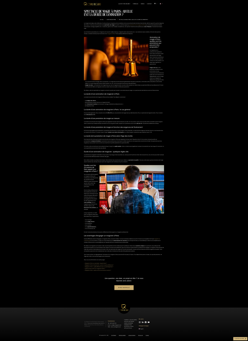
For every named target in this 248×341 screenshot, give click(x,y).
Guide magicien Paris (111, 19)
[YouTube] (149, 322)
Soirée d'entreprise (128, 323)
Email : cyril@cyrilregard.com (114, 325)
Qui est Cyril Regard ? (124, 3)
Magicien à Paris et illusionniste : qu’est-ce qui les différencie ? (99, 265)
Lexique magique (131, 335)
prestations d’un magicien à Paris (137, 25)
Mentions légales (122, 335)
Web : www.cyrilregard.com (114, 326)
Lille (95, 324)
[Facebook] (146, 322)
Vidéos (142, 3)
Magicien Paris (91, 324)
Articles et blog (128, 328)
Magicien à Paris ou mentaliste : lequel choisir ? (96, 263)
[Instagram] (140, 322)
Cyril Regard (113, 335)
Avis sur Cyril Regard (129, 321)
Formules (135, 3)
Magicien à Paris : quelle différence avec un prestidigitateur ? (99, 266)
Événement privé (128, 324)
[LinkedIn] (143, 322)
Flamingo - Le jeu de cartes (130, 319)
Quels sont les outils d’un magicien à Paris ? (95, 268)
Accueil (102, 19)
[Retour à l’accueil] (92, 3)
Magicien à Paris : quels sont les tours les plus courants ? (98, 270)
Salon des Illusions (128, 326)
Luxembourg (87, 326)
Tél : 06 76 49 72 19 (112, 323)
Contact (149, 3)
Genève (97, 324)
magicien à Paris (111, 33)
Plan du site (140, 335)
